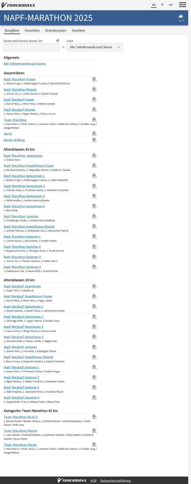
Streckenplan (55, 30)
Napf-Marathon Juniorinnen (11, 155)
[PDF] (93, 79)
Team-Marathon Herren (11, 444)
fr (162, 4)
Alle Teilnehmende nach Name (11, 63)
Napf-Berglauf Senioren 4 (11, 397)
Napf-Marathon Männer (11, 89)
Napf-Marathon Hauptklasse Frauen (11, 165)
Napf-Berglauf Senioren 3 (11, 387)
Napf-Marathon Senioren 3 (11, 257)
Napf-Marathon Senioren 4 (11, 267)
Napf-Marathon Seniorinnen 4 (11, 206)
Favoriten (32, 30)
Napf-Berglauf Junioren (11, 347)
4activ (8, 133)
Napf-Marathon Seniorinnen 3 (11, 196)
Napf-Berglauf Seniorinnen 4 (11, 337)
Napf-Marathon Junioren (11, 216)
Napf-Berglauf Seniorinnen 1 (11, 306)
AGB (93, 480)
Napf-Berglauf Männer (11, 109)
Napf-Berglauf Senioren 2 (11, 377)
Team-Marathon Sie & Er (11, 417)
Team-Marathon (11, 120)
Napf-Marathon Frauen (11, 79)
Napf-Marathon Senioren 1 (11, 236)
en (171, 4)
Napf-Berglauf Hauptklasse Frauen (11, 296)
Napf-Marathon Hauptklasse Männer (11, 226)
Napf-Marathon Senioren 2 (11, 246)
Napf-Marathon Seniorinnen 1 (11, 176)
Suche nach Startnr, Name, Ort (23, 41)
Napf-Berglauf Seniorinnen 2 (11, 316)
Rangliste (12, 30)
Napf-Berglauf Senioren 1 (11, 367)
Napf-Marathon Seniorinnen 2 (11, 186)
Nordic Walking (11, 140)
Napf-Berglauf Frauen (11, 99)
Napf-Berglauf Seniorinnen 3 (11, 326)
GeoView (78, 30)
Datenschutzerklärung (115, 480)
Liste (70, 41)
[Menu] (182, 5)
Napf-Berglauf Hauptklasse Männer (11, 357)
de (154, 4)
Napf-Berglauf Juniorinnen (11, 286)
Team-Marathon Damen (11, 431)
